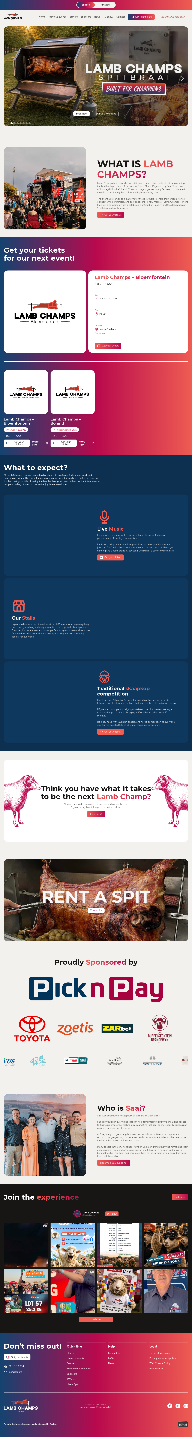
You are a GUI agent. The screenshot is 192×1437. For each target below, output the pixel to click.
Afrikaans (105, 4)
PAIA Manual (156, 1368)
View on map (100, 333)
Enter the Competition (79, 1368)
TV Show (108, 16)
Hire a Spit (72, 1384)
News (97, 16)
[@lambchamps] (77, 1214)
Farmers (73, 16)
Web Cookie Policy (159, 1363)
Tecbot (108, 1407)
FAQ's (111, 1358)
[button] (182, 78)
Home (42, 16)
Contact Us (114, 1353)
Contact (120, 16)
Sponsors (86, 16)
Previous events (57, 16)
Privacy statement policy (162, 1358)
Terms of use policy (159, 1353)
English (86, 4)
